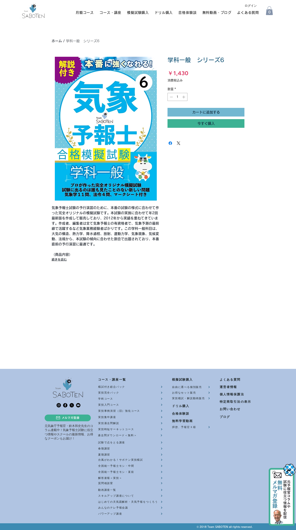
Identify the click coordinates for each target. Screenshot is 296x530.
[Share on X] (178, 143)
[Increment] (184, 97)
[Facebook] (65, 405)
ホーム (57, 41)
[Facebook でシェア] (170, 143)
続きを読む (59, 259)
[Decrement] (171, 97)
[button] (83, 12)
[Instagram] (59, 405)
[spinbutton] (177, 97)
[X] (72, 405)
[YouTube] (78, 405)
